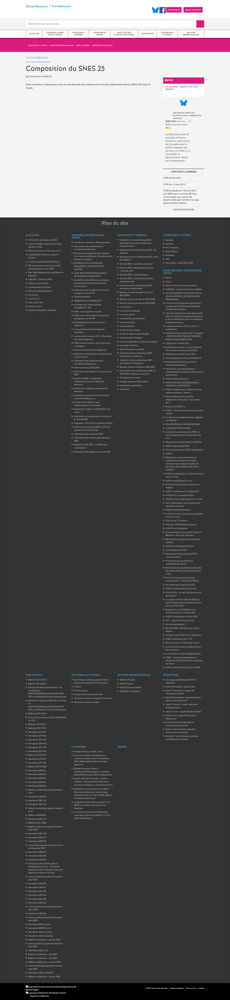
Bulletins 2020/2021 (37, 815)
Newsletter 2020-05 (37, 786)
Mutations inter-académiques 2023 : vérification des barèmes (136, 287)
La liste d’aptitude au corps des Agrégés (138, 341)
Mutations (124, 389)
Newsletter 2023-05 (37, 902)
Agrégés (169, 240)
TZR (167, 259)
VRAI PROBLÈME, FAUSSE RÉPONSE (183, 424)
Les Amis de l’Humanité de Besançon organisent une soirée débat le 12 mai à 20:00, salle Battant (92, 815)
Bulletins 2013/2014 (37, 679)
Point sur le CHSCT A (175, 406)
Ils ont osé (33, 295)
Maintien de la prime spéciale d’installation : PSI (87, 306)
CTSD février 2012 (172, 178)
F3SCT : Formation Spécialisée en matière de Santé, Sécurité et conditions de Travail (184, 660)
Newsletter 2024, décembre (40, 936)
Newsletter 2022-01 (37, 837)
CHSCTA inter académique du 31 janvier (184, 499)
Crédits (201, 988)
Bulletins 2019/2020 (37, 766)
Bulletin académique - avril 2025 (42, 954)
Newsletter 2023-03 (37, 895)
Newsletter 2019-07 (37, 759)
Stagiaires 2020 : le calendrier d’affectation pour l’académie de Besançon (89, 381)
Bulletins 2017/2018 (37, 728)
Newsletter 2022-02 (37, 841)
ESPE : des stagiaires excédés (87, 311)
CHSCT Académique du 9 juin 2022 (181, 616)
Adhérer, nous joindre (38, 283)
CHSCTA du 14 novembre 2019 (180, 495)
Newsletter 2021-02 (37, 804)
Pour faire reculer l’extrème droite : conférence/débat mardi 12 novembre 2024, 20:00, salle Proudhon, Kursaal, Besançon (92, 760)
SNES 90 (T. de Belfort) (130, 691)
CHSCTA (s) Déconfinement (178, 510)
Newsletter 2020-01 (37, 770)
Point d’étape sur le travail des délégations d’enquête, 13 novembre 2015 (183, 399)
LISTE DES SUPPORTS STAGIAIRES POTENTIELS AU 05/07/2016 (90, 275)
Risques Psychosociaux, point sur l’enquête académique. (181, 364)
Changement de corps (130, 377)
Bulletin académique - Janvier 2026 (44, 976)
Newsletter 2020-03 (37, 774)
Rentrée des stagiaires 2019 (87, 367)
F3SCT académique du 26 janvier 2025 (183, 667)
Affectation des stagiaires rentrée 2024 (92, 451)
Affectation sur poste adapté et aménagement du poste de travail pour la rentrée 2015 (185, 372)
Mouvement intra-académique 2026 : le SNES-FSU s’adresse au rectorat (138, 372)
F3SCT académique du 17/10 (179, 639)
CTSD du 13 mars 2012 (174, 184)
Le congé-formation (129, 345)
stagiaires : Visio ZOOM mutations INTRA (93, 423)
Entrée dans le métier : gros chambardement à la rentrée (87, 404)
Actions (77, 686)
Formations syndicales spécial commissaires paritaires (180, 724)
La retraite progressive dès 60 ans (43, 261)
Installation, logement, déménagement (92, 242)
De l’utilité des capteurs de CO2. (180, 584)
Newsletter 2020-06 (37, 796)
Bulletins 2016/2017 (37, 724)
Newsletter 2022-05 (37, 859)
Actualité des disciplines (39, 287)
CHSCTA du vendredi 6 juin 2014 (181, 354)
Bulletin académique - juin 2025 (42, 958)
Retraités (170, 255)
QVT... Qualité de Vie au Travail (180, 620)
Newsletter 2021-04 (37, 833)
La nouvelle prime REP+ (176, 550)
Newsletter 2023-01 (37, 887)
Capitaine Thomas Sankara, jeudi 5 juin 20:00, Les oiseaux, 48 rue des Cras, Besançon (92, 805)
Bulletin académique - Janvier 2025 (44, 939)
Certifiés (169, 244)
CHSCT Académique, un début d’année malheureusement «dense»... (184, 391)
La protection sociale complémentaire (183, 653)
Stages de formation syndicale (88, 694)
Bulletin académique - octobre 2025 (44, 962)
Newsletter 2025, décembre (40, 972)
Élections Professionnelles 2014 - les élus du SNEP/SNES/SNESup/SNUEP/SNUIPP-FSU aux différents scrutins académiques (47, 705)
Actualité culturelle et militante (42, 310)
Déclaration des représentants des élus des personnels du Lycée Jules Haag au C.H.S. (184, 570)
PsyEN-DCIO (172, 251)
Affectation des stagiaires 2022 (88, 434)
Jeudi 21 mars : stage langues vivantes (183, 711)
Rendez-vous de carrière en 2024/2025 (137, 303)
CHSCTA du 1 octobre (176, 520)
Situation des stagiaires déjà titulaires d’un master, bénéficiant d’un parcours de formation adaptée (93, 256)
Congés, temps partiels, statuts (134, 381)
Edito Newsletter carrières (132, 349)
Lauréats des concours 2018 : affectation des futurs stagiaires (93, 338)
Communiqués (80, 690)
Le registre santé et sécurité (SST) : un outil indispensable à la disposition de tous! (183, 435)
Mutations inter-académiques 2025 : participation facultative (136, 355)
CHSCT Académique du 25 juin (180, 546)
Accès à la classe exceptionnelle (134, 333)
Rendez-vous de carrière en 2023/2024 (137, 299)
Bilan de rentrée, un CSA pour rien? (44, 250)
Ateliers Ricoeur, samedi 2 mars (88, 751)
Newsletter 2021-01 (37, 800)
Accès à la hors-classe (130, 330)
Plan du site (191, 988)
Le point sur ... (35, 298)
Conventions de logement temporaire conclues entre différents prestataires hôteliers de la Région (183, 306)
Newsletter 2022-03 (37, 852)
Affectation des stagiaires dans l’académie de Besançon (88, 248)
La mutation (125, 307)
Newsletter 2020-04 (37, 782)
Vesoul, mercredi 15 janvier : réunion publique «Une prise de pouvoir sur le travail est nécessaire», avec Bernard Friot (93, 781)
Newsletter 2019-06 (37, 751)
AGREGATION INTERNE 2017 (88, 300)
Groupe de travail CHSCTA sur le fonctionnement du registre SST (180, 611)
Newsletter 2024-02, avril (39, 928)
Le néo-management (175, 624)
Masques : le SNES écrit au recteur (181, 524)
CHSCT (169, 453)
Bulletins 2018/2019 (37, 755)
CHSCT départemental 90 (177, 446)
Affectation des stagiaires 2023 (42, 240)
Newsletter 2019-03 (37, 739)
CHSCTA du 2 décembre (176, 528)
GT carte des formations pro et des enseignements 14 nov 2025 (44, 267)
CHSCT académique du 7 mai (179, 480)
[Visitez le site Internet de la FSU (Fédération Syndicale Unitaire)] (46, 993)
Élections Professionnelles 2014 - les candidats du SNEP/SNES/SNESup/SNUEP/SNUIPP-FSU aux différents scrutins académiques (47, 692)
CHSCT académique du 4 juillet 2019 (182, 491)
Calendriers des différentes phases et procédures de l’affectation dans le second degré (91, 283)
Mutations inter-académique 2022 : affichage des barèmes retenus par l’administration (136, 243)
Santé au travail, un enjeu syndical (181, 285)
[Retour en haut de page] (12, 988)
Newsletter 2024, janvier (39, 924)
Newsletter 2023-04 (37, 899)
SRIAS (168, 277)
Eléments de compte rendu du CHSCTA (184, 442)
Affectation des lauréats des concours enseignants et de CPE (91, 292)
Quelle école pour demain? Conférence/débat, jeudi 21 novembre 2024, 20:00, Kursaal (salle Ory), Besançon (93, 771)
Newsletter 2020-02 (37, 778)
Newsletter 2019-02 (37, 735)
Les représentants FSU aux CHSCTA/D (183, 358)
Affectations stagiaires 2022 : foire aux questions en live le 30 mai (92, 429)
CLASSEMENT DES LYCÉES (178, 428)
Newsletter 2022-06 (37, 883)
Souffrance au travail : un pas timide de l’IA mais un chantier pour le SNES (184, 349)
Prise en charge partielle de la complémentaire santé (179, 563)
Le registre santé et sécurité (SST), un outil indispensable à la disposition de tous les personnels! (183, 602)
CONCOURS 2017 (82, 297)
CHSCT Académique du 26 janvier (181, 588)
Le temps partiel (127, 314)
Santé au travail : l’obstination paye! (182, 642)
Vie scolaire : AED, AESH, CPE (179, 263)
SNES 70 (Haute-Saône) (130, 687)
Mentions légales (177, 988)
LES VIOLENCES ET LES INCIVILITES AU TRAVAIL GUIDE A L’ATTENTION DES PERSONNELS (184, 296)
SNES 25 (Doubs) (127, 679)
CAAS (168, 281)
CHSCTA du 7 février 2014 (177, 343)
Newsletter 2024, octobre (39, 932)
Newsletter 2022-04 (37, 855)
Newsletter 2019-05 (37, 747)
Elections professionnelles (86, 702)
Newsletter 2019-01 (37, 732)
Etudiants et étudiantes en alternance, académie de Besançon (92, 397)
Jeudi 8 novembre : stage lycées (180, 686)
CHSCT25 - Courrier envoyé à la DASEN (184, 289)
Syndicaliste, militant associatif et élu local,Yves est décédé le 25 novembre (91, 681)
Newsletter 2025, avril (38, 950)
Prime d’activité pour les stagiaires (90, 350)
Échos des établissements (40, 291)
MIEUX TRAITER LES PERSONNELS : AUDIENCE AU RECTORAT (182, 384)
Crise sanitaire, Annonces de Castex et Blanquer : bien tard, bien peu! (184, 534)
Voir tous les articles (183, 209)
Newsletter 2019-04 (37, 743)
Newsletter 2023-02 (37, 891)
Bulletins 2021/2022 (37, 822)
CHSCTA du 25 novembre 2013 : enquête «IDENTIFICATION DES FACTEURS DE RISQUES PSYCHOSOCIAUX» (184, 336)
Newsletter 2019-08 (37, 763)
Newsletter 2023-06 (37, 913)
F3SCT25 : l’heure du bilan (40, 279)
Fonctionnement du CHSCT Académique (184, 449)
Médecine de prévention (177, 378)
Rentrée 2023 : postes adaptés (134, 274)
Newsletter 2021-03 (37, 819)
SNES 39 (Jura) (126, 683)
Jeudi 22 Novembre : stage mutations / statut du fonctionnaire (184, 699)
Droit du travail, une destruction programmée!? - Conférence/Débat (182, 579)
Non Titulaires (172, 247)
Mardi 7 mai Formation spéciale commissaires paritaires (180, 731)
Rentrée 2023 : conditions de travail (136, 264)
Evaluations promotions (131, 385)
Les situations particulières (132, 318)
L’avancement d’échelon (131, 337)
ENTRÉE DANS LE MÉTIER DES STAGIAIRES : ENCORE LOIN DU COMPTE (89, 266)
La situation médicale (130, 310)
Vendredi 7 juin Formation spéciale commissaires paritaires (182, 738)
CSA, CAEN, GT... (36, 302)
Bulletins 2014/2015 (37, 683)
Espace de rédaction (39, 996)
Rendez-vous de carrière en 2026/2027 (137, 367)
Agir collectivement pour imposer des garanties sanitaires (183, 505)
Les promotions (127, 326)
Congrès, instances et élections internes (92, 698)
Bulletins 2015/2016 (37, 713)
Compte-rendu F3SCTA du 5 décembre (183, 635)
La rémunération (127, 322)
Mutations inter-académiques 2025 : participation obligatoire (136, 362)
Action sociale (34, 306)
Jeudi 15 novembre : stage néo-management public (180, 692)
